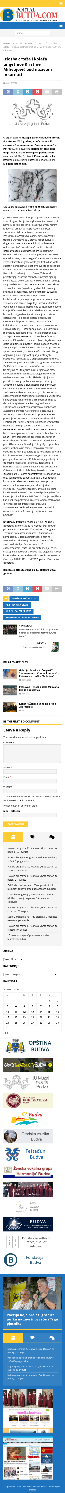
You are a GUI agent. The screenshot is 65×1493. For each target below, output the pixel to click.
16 (57, 1011)
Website (7, 786)
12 (24, 1011)
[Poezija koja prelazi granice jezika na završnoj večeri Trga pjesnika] (32, 1293)
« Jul (5, 1033)
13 (32, 1011)
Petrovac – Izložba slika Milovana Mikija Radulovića (39, 688)
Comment (8, 742)
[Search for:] (32, 33)
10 (7, 1011)
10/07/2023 (26, 693)
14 (41, 1011)
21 (41, 1017)
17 (7, 1017)
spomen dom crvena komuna (22, 617)
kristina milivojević (17, 604)
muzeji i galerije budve (18, 611)
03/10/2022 (11, 83)
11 (15, 1011)
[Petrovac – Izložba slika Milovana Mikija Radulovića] (10, 690)
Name (7, 767)
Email (6, 777)
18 (15, 1017)
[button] (60, 3)
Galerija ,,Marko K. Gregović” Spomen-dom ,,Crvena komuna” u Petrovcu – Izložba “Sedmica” (39, 673)
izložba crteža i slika (24, 598)
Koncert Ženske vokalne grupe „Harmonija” (37, 705)
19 (24, 1017)
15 (49, 1011)
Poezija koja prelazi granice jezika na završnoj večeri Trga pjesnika (32, 1319)
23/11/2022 (26, 710)
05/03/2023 (26, 680)
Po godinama (24, 43)
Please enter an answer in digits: (20, 805)
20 (32, 1017)
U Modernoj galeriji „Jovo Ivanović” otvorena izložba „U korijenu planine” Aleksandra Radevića (32, 898)
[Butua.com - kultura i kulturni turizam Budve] (29, 20)
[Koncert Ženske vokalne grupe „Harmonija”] (10, 707)
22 (49, 1017)
